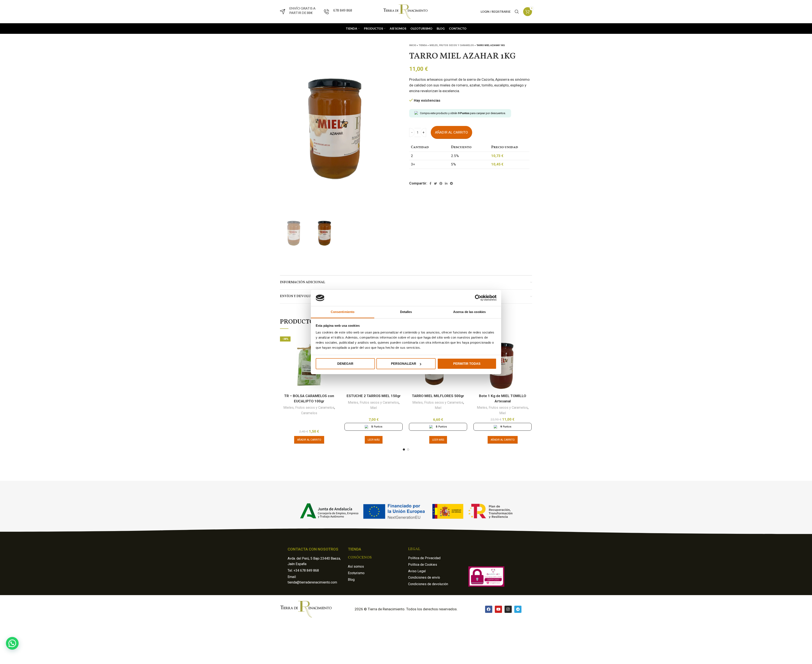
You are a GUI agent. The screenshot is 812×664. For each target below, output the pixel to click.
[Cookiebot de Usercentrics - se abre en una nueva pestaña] (478, 298)
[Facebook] (488, 609)
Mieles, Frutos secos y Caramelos (451, 45)
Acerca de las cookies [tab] (469, 312)
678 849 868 (342, 10)
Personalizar (403, 363)
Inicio (412, 45)
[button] (12, 643)
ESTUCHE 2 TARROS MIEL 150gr (374, 396)
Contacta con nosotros (313, 549)
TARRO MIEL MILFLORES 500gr (438, 396)
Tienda (423, 45)
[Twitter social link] (435, 183)
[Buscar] (517, 11)
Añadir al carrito (451, 132)
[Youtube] (498, 609)
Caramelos (309, 413)
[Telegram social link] (451, 183)
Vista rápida (528, 340)
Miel (373, 408)
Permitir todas (466, 363)
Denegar (345, 363)
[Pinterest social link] (441, 183)
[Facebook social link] (430, 183)
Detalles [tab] (406, 312)
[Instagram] (508, 609)
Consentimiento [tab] (342, 312)
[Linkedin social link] (446, 183)
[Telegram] (517, 609)
